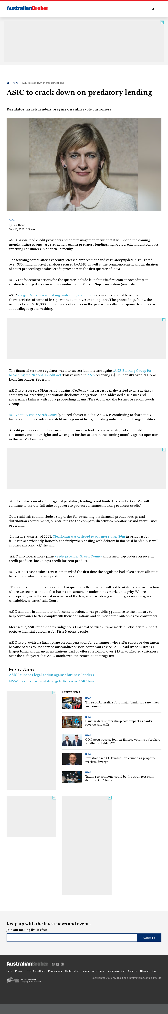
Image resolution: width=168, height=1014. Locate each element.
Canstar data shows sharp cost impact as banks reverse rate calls (118, 722)
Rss (154, 971)
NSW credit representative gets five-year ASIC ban (51, 681)
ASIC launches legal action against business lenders (51, 675)
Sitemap (144, 971)
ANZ (91, 375)
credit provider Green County (78, 556)
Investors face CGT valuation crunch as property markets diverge (120, 759)
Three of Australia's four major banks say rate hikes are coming (122, 704)
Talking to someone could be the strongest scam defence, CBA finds (119, 778)
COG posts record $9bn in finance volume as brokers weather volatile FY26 (122, 741)
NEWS (88, 698)
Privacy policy (55, 971)
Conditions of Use (116, 971)
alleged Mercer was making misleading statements (56, 295)
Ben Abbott (18, 225)
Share (31, 229)
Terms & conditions (35, 971)
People (18, 971)
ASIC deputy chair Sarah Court (33, 415)
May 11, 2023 (16, 229)
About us (132, 971)
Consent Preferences (93, 971)
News (16, 83)
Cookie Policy (72, 971)
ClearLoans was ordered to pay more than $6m (89, 536)
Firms (9, 971)
